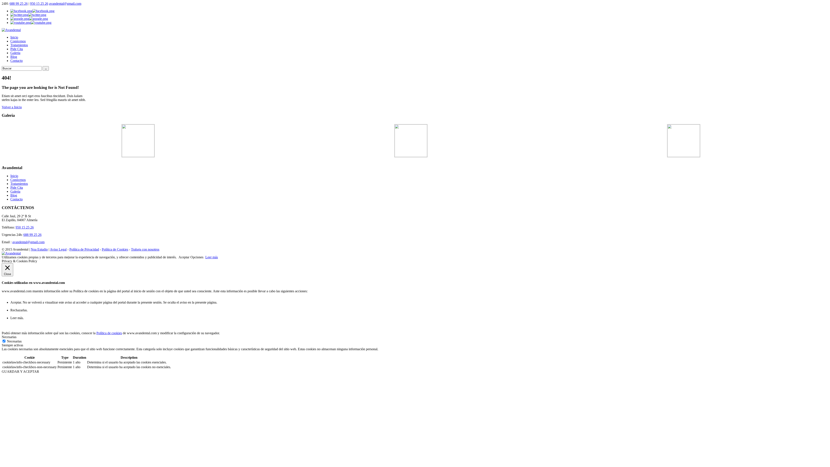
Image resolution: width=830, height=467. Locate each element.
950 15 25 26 (39, 3)
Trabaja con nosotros (145, 249)
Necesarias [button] (9, 337)
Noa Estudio (39, 249)
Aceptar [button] (184, 257)
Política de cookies (109, 333)
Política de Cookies (115, 249)
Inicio (14, 37)
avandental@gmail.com (65, 3)
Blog (13, 57)
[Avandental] (11, 30)
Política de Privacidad (84, 249)
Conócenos (18, 41)
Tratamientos (19, 45)
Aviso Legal (58, 249)
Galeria (15, 53)
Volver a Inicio (12, 107)
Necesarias (14, 341)
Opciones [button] (196, 257)
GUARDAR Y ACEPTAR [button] (20, 371)
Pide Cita (16, 49)
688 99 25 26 (19, 3)
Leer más (211, 257)
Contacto (16, 60)
